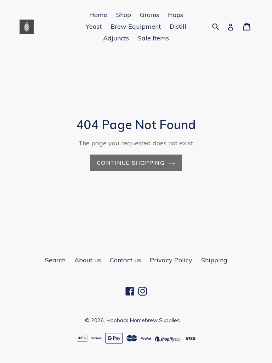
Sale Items (153, 38)
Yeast (94, 26)
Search (55, 260)
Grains (149, 15)
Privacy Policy (171, 260)
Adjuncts (116, 38)
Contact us (125, 260)
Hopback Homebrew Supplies (143, 320)
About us (87, 260)
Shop (123, 15)
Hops (175, 15)
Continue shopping (131, 162)
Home (98, 15)
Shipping (214, 260)
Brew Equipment (135, 26)
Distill (178, 26)
